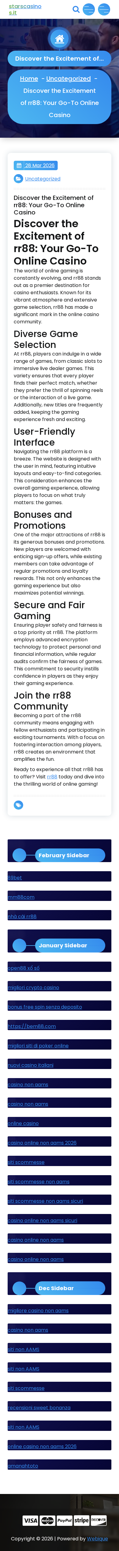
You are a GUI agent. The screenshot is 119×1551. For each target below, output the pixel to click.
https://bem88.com (32, 1026)
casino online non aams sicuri (42, 1220)
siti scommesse (26, 1162)
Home (29, 78)
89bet (15, 877)
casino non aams (28, 1084)
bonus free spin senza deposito (45, 1006)
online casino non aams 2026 (42, 1446)
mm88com (21, 897)
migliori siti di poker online (38, 1045)
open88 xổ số (24, 968)
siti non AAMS (23, 1349)
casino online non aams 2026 (42, 1142)
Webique (97, 1538)
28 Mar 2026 (39, 165)
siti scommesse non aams (39, 1181)
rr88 (52, 776)
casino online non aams (36, 1239)
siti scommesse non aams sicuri (45, 1201)
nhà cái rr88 (22, 916)
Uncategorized (68, 78)
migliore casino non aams (38, 1310)
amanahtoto (23, 1465)
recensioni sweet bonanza (39, 1407)
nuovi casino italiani (30, 1065)
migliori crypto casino (33, 987)
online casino (23, 1123)
